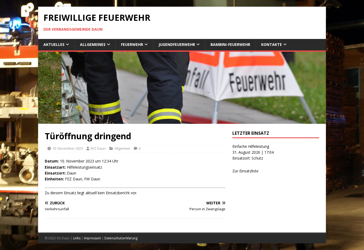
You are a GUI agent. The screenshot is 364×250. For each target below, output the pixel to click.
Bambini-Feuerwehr (230, 44)
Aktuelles (53, 44)
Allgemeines (93, 44)
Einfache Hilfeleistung (250, 146)
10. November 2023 (67, 148)
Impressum (92, 238)
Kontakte (271, 44)
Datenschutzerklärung (120, 238)
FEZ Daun (98, 148)
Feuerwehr (132, 44)
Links (76, 238)
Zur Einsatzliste (245, 170)
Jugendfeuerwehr (177, 44)
